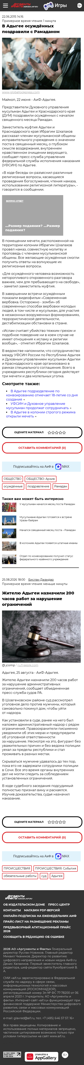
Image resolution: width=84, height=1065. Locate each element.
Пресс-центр (59, 904)
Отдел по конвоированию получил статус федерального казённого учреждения (46, 558)
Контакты (12, 910)
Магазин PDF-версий (42, 910)
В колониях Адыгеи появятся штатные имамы (48, 543)
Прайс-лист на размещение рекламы (36, 921)
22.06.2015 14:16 (12, 16)
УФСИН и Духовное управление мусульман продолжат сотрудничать (37, 406)
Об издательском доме (24, 904)
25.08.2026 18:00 (13, 579)
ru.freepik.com (28, 665)
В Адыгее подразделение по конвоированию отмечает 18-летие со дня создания (42, 395)
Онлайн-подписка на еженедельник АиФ (39, 916)
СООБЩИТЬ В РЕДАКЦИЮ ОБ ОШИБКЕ (33, 937)
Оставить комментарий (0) (42, 448)
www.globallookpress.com (21, 92)
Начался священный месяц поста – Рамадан (48, 530)
